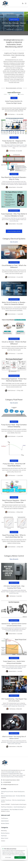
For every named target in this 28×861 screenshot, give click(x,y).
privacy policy (22, 854)
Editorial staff (5, 815)
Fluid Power (14, 137)
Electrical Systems (14, 210)
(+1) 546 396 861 (7, 782)
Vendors (14, 97)
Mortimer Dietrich (5, 823)
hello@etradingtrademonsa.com (10, 784)
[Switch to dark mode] (22, 3)
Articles (3, 788)
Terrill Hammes (4, 818)
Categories (4, 827)
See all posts (14, 242)
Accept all (20, 857)
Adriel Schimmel (4, 821)
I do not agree (8, 857)
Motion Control (14, 19)
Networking (4, 830)
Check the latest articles (14, 231)
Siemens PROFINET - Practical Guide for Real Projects (13, 804)
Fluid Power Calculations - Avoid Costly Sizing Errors (13, 807)
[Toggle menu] (25, 3)
